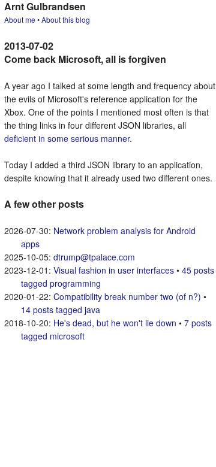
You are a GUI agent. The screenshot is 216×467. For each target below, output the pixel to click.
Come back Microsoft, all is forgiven (85, 59)
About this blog (65, 19)
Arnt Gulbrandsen (45, 6)
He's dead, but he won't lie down (114, 323)
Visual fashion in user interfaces (113, 270)
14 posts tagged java (60, 310)
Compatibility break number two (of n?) (127, 296)
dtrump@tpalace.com (94, 257)
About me (19, 19)
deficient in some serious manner (67, 138)
